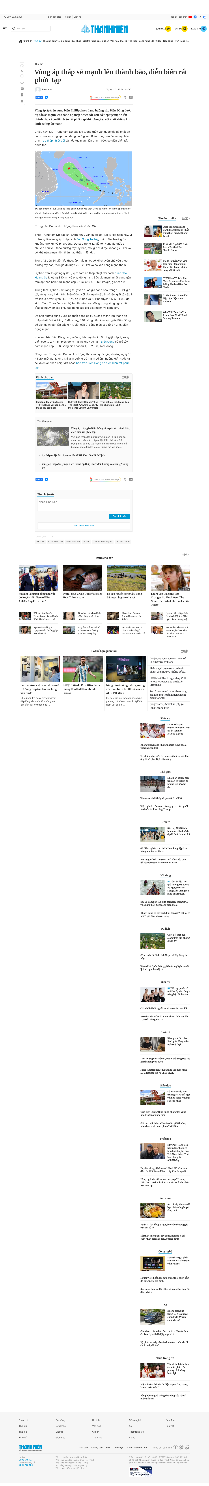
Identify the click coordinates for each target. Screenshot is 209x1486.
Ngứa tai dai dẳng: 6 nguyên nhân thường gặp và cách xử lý (164, 1226)
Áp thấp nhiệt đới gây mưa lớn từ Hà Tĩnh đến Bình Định (73, 455)
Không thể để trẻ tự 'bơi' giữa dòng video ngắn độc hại (178, 1041)
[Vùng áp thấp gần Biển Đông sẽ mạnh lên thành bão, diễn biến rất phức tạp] (53, 436)
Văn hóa (114, 41)
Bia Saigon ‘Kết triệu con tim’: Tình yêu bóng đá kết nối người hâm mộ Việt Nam (163, 861)
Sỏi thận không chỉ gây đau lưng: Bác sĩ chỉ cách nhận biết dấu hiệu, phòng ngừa (162, 1237)
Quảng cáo (97, 1447)
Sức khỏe (76, 41)
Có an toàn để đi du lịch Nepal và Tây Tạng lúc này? (164, 957)
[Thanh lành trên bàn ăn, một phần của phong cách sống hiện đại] (152, 1370)
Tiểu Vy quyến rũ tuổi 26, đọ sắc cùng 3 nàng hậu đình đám (178, 991)
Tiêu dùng (168, 41)
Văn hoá (96, 1425)
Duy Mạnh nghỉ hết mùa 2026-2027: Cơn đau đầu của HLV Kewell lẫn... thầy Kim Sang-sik (163, 1170)
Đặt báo (84, 1447)
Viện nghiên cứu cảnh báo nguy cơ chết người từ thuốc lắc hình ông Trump (164, 808)
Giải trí (123, 41)
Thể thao (132, 41)
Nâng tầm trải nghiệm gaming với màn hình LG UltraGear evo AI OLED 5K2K (163, 1071)
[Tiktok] (200, 17)
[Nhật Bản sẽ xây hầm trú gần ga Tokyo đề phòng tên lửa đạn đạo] (152, 784)
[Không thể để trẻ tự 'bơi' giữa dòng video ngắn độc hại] (152, 1044)
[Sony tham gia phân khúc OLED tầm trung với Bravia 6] (152, 1263)
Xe (152, 41)
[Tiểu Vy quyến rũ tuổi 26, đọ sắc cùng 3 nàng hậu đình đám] (152, 994)
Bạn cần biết (54, 17)
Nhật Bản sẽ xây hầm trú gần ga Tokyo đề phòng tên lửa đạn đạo (178, 782)
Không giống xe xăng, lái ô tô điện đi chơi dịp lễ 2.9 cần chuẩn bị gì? (177, 1315)
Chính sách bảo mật (137, 1447)
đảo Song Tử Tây (87, 239)
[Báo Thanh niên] (30, 1447)
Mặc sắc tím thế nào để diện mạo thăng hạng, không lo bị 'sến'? (164, 1386)
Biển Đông (107, 341)
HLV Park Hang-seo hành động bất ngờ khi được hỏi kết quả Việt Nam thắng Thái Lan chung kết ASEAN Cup (178, 1153)
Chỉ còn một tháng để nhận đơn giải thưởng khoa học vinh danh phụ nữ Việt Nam (163, 1125)
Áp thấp (86, 542)
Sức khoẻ (61, 1425)
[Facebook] (195, 17)
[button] (22, 66)
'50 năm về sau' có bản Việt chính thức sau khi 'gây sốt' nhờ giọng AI (164, 1018)
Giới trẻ (86, 41)
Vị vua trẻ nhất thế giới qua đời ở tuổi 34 (161, 798)
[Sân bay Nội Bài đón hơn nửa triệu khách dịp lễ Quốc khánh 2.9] (152, 834)
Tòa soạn (118, 1447)
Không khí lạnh (73, 542)
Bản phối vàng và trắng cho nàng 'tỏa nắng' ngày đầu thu (163, 1397)
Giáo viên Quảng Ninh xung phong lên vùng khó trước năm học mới (163, 1113)
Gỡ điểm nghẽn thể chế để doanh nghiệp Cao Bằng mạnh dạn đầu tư (163, 850)
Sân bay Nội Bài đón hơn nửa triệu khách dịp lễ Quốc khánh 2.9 (178, 831)
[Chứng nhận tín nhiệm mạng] (140, 1471)
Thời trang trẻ (182, 41)
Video (158, 41)
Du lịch (105, 41)
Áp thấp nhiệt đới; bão (103, 542)
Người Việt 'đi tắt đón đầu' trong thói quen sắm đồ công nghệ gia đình (164, 1279)
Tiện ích (67, 17)
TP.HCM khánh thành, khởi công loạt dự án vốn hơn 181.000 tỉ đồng (178, 729)
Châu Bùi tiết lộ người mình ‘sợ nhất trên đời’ (163, 1008)
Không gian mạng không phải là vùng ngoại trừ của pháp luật (163, 746)
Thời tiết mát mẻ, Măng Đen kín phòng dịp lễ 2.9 (178, 937)
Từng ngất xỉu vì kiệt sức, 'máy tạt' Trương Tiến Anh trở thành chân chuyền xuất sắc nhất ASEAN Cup (164, 1182)
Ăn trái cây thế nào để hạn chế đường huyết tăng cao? (178, 1207)
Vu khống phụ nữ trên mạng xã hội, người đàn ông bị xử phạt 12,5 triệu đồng (164, 757)
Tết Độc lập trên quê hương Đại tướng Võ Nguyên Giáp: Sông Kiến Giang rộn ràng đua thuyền (178, 887)
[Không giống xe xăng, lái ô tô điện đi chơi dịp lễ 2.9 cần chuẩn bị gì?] (152, 1317)
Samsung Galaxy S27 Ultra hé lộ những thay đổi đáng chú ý (165, 1290)
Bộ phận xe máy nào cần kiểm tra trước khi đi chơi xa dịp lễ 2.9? (164, 1344)
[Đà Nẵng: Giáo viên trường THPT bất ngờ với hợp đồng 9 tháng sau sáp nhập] (152, 1097)
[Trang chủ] (20, 41)
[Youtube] (190, 17)
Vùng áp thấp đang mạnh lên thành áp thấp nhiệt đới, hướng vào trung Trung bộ (85, 466)
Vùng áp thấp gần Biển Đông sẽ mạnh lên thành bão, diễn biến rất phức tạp (100, 430)
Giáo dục (96, 41)
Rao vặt (170, 1425)
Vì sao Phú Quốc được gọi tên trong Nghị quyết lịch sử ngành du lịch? (164, 968)
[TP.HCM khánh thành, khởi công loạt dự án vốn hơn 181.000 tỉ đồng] (152, 730)
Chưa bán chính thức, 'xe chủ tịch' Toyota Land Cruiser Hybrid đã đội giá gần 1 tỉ (164, 1333)
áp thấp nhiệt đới (54, 140)
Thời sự (37, 41)
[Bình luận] (22, 89)
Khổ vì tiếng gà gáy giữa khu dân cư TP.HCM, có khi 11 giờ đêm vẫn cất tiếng (165, 914)
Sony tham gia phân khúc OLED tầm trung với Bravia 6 (178, 1260)
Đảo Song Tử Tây (123, 542)
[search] (31, 28)
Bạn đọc (170, 1420)
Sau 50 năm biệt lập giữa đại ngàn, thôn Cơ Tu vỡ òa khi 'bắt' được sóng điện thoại (164, 903)
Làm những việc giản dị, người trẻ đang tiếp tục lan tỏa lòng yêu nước (165, 1060)
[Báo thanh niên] (104, 28)
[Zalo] (205, 17)
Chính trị (27, 41)
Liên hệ (77, 17)
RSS (108, 1447)
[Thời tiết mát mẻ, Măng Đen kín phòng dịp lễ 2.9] (152, 941)
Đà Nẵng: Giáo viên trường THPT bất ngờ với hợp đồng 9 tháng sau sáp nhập (178, 1096)
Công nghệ (144, 41)
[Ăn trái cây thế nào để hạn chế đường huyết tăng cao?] (152, 1210)
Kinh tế (56, 41)
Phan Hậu (47, 89)
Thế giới (47, 41)
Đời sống (65, 41)
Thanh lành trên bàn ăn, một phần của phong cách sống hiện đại (178, 1369)
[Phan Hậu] (38, 90)
